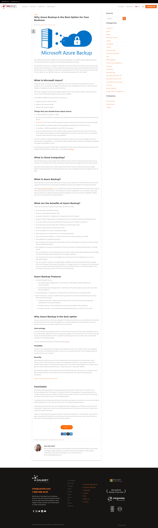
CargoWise (109, 44)
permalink (61, 439)
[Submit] (124, 18)
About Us (86, 499)
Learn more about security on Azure (46, 378)
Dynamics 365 (110, 50)
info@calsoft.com (15, 1)
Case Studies (51, 6)
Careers (108, 107)
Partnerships (110, 104)
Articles (85, 493)
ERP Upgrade (110, 60)
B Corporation (110, 101)
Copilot (108, 47)
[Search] (143, 6)
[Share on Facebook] (62, 434)
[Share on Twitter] (65, 434)
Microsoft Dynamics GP (113, 79)
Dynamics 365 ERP (89, 487)
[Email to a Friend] (68, 434)
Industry (109, 66)
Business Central (111, 37)
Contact (85, 502)
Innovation (109, 69)
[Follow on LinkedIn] (42, 511)
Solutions (25, 6)
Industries (41, 6)
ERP (107, 56)
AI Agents (109, 28)
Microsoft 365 (110, 72)
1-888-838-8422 (5, 1)
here (67, 341)
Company (121, 6)
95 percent (39, 122)
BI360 (108, 34)
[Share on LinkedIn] (71, 434)
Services (33, 6)
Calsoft (108, 41)
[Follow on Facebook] (33, 511)
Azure (36, 14)
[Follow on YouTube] (45, 511)
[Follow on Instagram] (36, 511)
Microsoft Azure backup (45, 188)
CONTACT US (66, 427)
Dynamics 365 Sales (112, 53)
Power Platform (111, 88)
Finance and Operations (114, 63)
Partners (109, 85)
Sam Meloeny (51, 25)
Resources (130, 6)
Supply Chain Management (115, 91)
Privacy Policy (122, 525)
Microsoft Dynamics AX (113, 75)
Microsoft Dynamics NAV (114, 82)
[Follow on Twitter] (39, 511)
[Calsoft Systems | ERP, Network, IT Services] (10, 6)
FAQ (84, 496)
